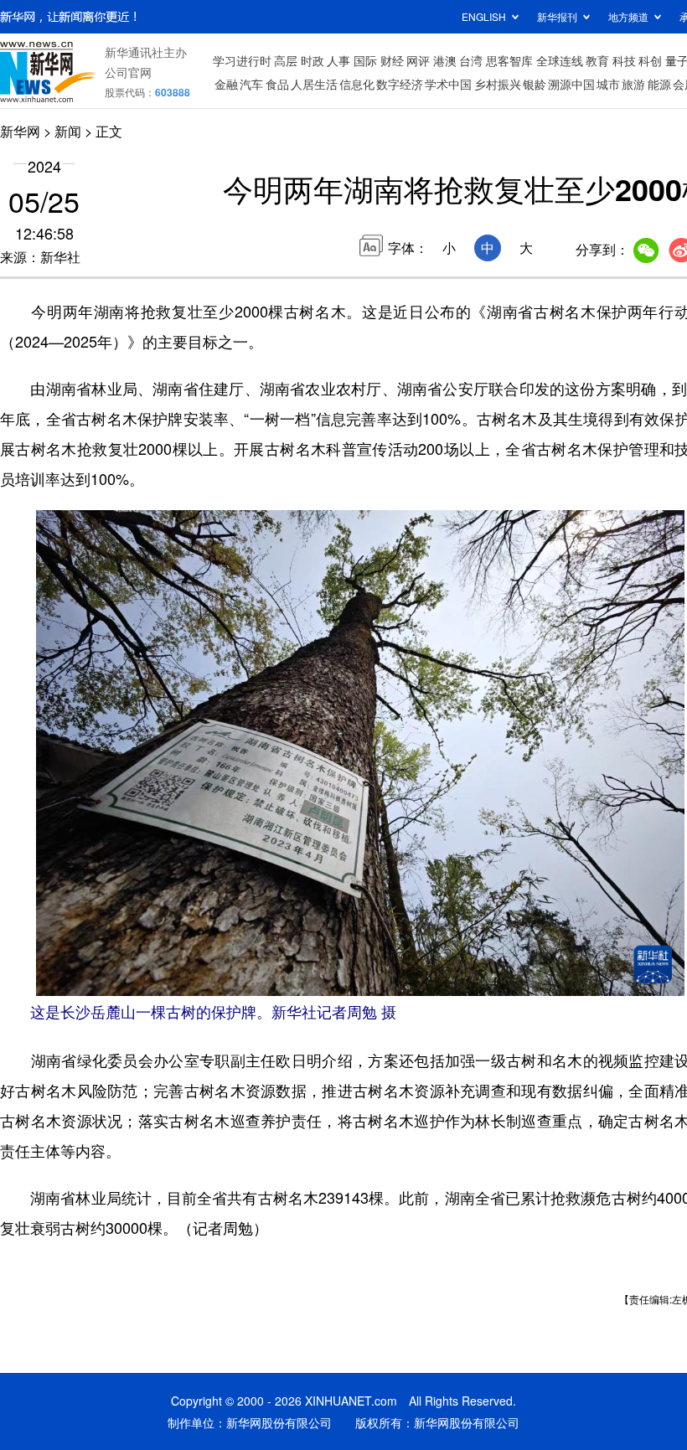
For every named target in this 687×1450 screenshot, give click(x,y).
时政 (312, 60)
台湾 (471, 60)
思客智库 (509, 60)
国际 (365, 60)
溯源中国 (571, 83)
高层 (285, 60)
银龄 (534, 83)
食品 (277, 83)
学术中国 (448, 83)
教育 (597, 60)
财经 (392, 60)
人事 (338, 60)
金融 (226, 83)
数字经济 (399, 83)
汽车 (251, 83)
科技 (624, 60)
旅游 (633, 83)
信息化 (356, 83)
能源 (659, 83)
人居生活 (314, 83)
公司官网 (128, 72)
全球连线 (559, 60)
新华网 (20, 131)
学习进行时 (242, 60)
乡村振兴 (497, 83)
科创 (650, 60)
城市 (608, 83)
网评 (418, 60)
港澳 (445, 60)
